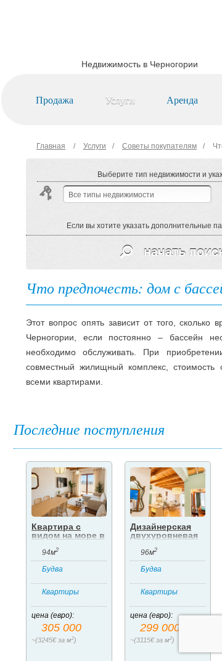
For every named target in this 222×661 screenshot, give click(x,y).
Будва (52, 569)
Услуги (120, 99)
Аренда (182, 99)
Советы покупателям (159, 146)
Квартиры (60, 592)
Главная (50, 146)
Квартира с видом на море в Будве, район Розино (68, 539)
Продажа (54, 99)
